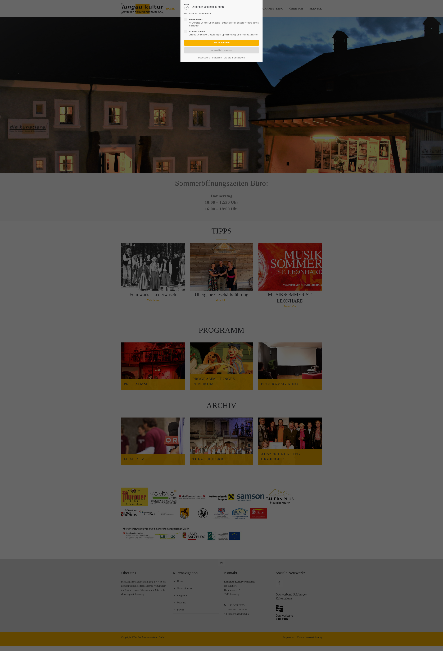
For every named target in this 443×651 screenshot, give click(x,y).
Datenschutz (204, 58)
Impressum (217, 58)
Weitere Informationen (234, 58)
